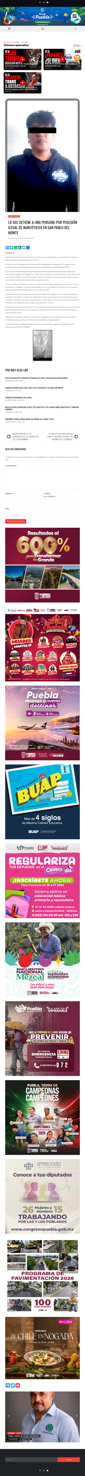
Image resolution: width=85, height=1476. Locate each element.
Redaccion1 (14, 238)
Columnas (11, 1433)
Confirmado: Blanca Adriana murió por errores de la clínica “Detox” (29, 419)
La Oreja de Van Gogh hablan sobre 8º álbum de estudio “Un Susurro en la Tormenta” (60, 436)
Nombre (9, 493)
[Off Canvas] (9, 29)
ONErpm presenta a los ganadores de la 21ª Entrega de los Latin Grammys (25, 436)
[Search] (75, 28)
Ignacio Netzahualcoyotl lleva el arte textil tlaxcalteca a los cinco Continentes (34, 388)
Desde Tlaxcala (14, 216)
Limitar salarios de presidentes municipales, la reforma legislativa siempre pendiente (41, 1436)
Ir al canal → (77, 45)
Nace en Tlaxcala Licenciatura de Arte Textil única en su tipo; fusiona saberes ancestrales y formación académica (42, 408)
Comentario (11, 466)
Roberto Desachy (12, 400)
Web (7, 509)
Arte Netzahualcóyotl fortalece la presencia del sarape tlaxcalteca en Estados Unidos (36, 378)
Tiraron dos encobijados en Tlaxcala (18, 397)
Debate (19, 1433)
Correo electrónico (49, 496)
